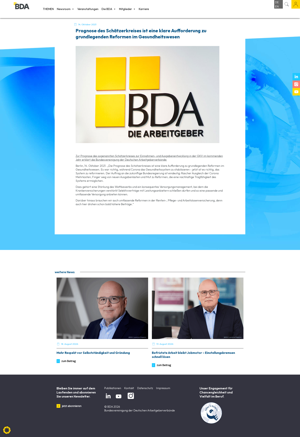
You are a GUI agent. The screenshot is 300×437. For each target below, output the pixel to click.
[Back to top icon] (285, 430)
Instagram (130, 399)
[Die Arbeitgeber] (27, 9)
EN (277, 6)
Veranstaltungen (87, 9)
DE (277, 2)
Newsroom (63, 9)
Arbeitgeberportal (295, 4)
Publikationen (112, 388)
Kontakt (129, 388)
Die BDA (107, 9)
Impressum (163, 388)
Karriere (144, 9)
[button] (7, 430)
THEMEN (48, 9)
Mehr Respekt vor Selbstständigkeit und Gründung (93, 353)
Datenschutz (145, 388)
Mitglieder (125, 9)
